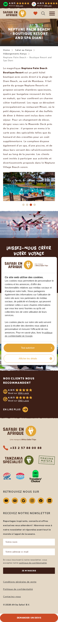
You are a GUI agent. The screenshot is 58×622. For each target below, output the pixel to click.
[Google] (23, 501)
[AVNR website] (20, 476)
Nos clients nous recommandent (18, 380)
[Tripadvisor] (15, 501)
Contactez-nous (12, 596)
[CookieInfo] (26, 264)
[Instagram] (32, 501)
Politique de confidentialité (18, 589)
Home (6, 50)
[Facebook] (41, 501)
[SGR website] (7, 476)
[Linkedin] (49, 501)
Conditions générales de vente (19, 582)
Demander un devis (29, 617)
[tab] (23, 205)
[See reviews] (29, 395)
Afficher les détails (28, 358)
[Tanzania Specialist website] (18, 460)
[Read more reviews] (30, 4)
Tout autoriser (28, 347)
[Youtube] (6, 501)
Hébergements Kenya (15, 53)
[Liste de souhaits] (35, 13)
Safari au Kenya (23, 50)
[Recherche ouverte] (43, 13)
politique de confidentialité (33, 563)
